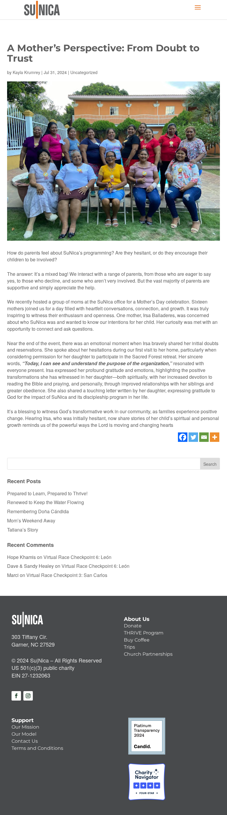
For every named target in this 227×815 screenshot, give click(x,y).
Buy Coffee (137, 640)
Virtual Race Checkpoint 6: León (77, 557)
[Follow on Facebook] (16, 696)
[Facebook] (182, 437)
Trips (129, 647)
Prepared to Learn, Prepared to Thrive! (47, 493)
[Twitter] (193, 437)
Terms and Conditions (37, 748)
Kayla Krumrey (26, 72)
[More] (214, 437)
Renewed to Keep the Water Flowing (45, 502)
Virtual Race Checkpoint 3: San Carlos (66, 575)
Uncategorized (84, 72)
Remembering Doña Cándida (38, 511)
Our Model (24, 734)
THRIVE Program (143, 633)
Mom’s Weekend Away (31, 520)
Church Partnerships (148, 654)
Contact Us (25, 741)
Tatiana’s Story (22, 529)
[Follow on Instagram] (28, 696)
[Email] (204, 437)
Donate (133, 626)
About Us (137, 619)
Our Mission (25, 727)
